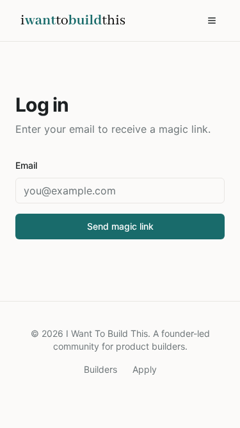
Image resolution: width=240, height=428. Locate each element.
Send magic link (120, 226)
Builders (100, 369)
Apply (144, 369)
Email (26, 165)
